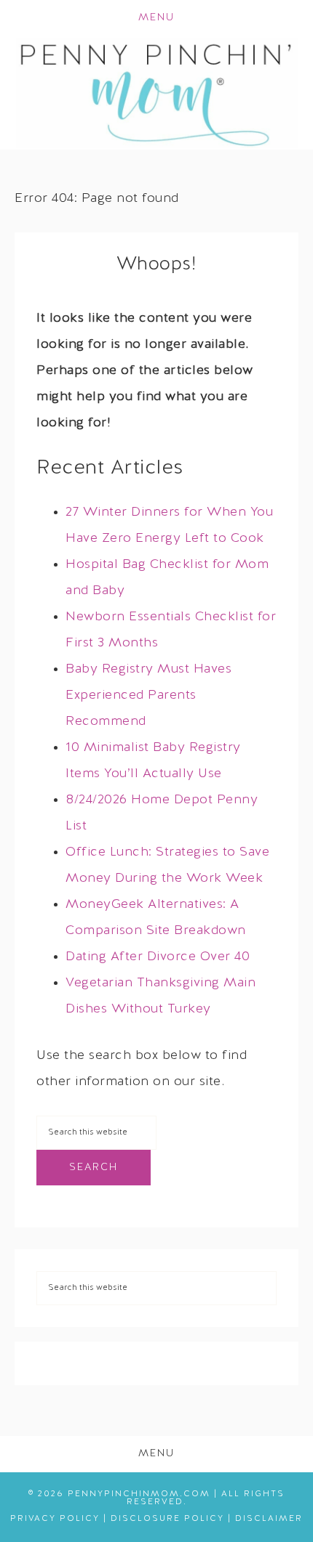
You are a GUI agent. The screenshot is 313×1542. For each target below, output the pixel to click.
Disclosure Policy (167, 1518)
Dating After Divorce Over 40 (158, 957)
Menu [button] (156, 17)
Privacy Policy (55, 1518)
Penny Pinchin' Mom (157, 93)
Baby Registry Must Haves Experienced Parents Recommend (148, 695)
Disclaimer (269, 1518)
